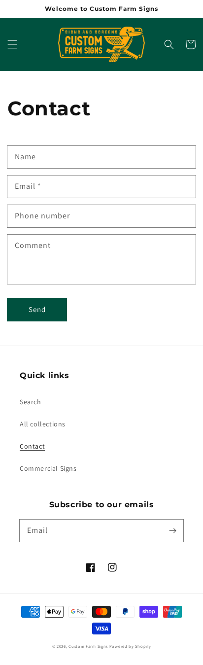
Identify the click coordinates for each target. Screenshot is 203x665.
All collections (43, 424)
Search (30, 401)
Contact (32, 446)
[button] (12, 44)
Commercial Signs (48, 468)
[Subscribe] (172, 530)
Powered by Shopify (130, 646)
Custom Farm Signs (88, 646)
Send (37, 309)
